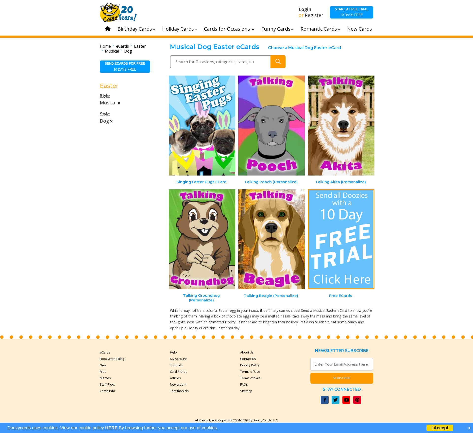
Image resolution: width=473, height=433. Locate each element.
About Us (247, 352)
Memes (105, 378)
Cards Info (107, 391)
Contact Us (248, 359)
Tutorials (176, 365)
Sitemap (246, 391)
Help (173, 352)
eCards (122, 46)
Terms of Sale (250, 378)
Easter (140, 46)
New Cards (359, 28)
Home (105, 46)
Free (103, 372)
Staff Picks (107, 384)
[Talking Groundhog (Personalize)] (202, 239)
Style (105, 95)
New (103, 365)
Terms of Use (250, 372)
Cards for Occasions (227, 28)
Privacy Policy (249, 365)
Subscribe (341, 378)
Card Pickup (178, 372)
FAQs (244, 384)
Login (305, 9)
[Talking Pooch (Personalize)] (271, 126)
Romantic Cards (319, 28)
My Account (178, 359)
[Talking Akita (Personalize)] (341, 126)
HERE (111, 427)
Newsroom (178, 384)
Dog (128, 51)
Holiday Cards (178, 28)
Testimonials (179, 391)
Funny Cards (275, 28)
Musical (112, 51)
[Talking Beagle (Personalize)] (271, 239)
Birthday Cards (135, 28)
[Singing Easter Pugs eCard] (202, 126)
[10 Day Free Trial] (341, 239)
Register (314, 15)
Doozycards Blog (112, 359)
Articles (175, 378)
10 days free (351, 12)
